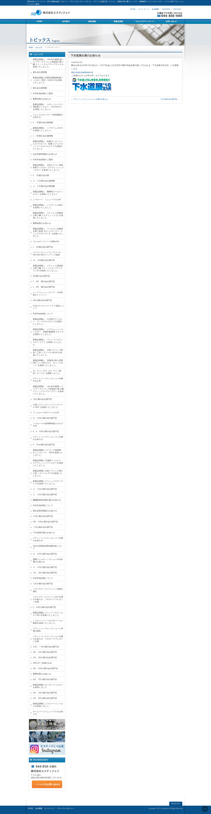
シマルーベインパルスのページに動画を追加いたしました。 (48, 622)
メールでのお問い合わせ (48, 784)
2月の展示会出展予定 (42, 399)
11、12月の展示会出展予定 (45, 418)
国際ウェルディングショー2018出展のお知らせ (48, 560)
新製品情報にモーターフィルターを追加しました (48, 686)
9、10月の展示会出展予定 (44, 607)
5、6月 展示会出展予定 (44, 287)
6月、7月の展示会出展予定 (45, 679)
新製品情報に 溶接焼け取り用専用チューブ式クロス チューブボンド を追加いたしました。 (48, 362)
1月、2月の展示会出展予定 (45, 573)
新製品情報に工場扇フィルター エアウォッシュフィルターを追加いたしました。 (48, 462)
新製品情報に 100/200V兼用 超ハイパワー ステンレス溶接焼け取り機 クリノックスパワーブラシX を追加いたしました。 (48, 63)
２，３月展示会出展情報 (44, 186)
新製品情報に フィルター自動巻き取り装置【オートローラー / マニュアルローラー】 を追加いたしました (48, 232)
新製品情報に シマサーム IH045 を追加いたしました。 (48, 206)
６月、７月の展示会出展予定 (46, 647)
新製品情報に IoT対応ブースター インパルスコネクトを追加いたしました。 (48, 321)
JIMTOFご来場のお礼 (42, 663)
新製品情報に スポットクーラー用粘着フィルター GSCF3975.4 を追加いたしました (48, 106)
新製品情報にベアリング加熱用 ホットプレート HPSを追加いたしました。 (48, 452)
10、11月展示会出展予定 (44, 260)
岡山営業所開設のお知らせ (45, 511)
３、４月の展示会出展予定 (45, 567)
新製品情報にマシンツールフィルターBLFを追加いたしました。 (48, 614)
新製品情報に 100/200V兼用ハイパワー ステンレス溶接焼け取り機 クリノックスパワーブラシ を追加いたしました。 (48, 390)
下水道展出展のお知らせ (44, 533)
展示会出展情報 (40, 72)
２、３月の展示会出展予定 (45, 494)
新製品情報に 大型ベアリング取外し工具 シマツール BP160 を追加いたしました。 (48, 352)
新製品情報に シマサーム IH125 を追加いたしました (48, 129)
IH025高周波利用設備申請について (47, 547)
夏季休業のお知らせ (42, 99)
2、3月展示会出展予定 (43, 247)
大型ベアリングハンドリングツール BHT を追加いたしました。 (48, 406)
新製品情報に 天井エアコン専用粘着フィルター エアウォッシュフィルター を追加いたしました (48, 167)
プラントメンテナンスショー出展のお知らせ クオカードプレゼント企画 (48, 638)
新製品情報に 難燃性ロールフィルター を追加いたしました (48, 193)
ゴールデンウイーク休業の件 (46, 241)
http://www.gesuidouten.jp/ (82, 72)
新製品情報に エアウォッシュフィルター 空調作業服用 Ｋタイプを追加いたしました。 (48, 331)
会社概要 (155, 9)
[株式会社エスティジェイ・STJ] (50, 16)
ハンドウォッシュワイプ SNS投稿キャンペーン (48, 293)
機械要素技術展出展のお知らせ (47, 500)
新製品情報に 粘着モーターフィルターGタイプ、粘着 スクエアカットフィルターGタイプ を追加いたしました (48, 145)
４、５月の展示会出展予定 (45, 489)
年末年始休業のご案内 (43, 93)
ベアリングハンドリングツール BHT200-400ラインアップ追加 (48, 253)
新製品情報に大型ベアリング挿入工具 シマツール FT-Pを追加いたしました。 (48, 473)
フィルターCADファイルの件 (46, 413)
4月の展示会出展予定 (42, 300)
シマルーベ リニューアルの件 (47, 200)
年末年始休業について (43, 314)
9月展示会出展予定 (41, 276)
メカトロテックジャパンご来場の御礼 (48, 590)
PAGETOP (175, 804)
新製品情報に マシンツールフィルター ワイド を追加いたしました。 (48, 342)
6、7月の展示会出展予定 (44, 445)
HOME (132, 9)
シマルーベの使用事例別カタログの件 (48, 424)
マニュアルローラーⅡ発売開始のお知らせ (48, 116)
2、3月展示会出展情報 (43, 136)
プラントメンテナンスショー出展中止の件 (48, 379)
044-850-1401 (46, 766)
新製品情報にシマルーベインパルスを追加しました (48, 705)
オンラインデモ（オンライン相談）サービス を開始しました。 (47, 372)
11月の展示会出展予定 (43, 516)
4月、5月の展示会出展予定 (45, 652)
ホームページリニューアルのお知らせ (48, 713)
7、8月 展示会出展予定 (44, 281)
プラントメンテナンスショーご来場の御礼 (48, 629)
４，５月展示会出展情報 (44, 181)
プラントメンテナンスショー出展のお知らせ (89, 99)
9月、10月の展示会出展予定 (45, 522)
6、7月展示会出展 (41, 175)
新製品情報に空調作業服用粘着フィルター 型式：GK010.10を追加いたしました (48, 80)
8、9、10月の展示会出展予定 (46, 431)
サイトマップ (144, 9)
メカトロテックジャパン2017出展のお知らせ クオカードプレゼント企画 (48, 599)
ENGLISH (177, 9)
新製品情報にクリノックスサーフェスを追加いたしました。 (48, 482)
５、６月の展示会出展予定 (45, 554)
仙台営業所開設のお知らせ (45, 154)
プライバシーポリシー (65, 808)
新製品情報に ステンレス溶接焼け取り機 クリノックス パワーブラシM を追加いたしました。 (48, 268)
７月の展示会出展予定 (169, 99)
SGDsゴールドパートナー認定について (48, 307)
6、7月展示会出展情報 (43, 122)
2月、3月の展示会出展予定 (45, 657)
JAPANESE (166, 9)
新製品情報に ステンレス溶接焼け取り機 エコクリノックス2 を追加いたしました (48, 215)
